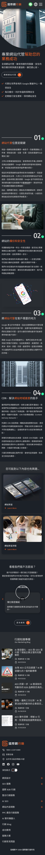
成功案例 (6, 830)
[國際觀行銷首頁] (11, 4)
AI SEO (5, 801)
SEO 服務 (6, 784)
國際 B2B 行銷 (8, 789)
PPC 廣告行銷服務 (10, 812)
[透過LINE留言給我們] (30, 4)
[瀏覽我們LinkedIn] (3, 764)
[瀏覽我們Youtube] (18, 764)
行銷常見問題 (8, 841)
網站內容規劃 (8, 807)
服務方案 (6, 836)
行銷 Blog (6, 824)
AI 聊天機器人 (8, 818)
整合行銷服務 (8, 795)
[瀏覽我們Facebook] (8, 764)
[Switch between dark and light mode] (14, 770)
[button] (3, 599)
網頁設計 (6, 778)
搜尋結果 (26, 183)
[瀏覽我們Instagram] (13, 764)
